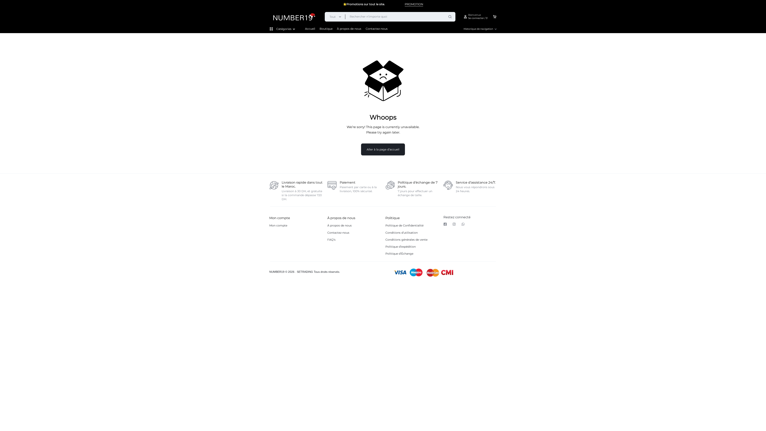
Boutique (326, 29)
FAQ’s (331, 239)
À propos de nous (349, 29)
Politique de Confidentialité (404, 225)
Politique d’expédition (400, 246)
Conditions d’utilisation (401, 232)
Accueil (310, 29)
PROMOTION (414, 4)
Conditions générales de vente (406, 239)
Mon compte (278, 225)
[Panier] (495, 16)
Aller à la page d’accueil (383, 149)
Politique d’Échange (399, 253)
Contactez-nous (377, 29)
